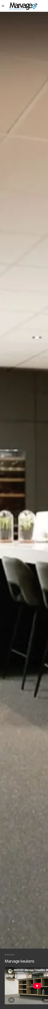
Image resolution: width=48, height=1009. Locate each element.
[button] (3, 6)
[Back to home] (24, 6)
